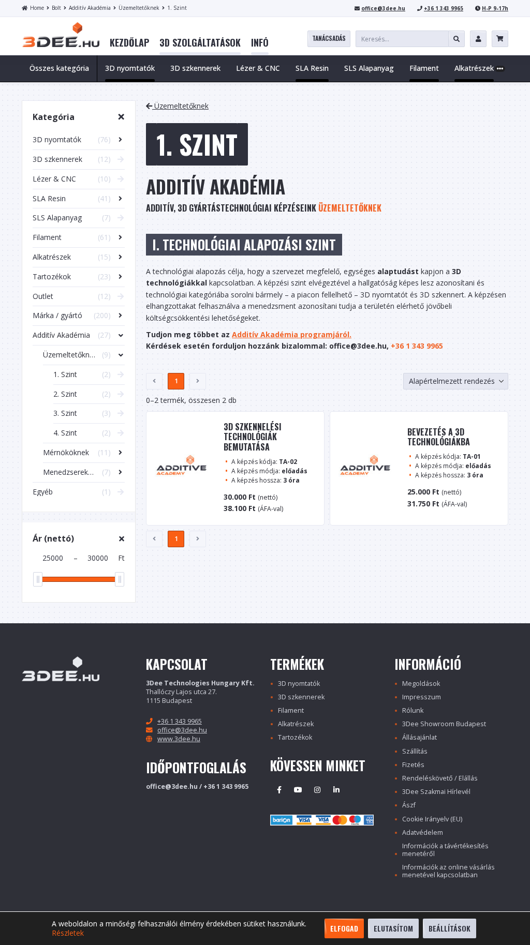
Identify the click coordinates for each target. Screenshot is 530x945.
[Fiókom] (478, 39)
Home (37, 7)
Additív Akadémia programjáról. (291, 334)
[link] (129, 43)
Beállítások (449, 928)
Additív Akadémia (90, 7)
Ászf (409, 805)
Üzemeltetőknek (139, 7)
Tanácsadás (329, 38)
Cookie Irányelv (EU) (432, 819)
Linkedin (336, 790)
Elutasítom (393, 928)
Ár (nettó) (53, 538)
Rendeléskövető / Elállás (440, 778)
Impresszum (421, 697)
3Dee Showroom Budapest (444, 724)
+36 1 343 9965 (443, 8)
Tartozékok (295, 737)
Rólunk (412, 710)
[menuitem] (129, 43)
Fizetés (413, 765)
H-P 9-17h (495, 8)
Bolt (56, 7)
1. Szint (177, 7)
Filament (291, 710)
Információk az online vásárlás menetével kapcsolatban (448, 871)
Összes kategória (59, 68)
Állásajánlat (419, 737)
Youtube (298, 790)
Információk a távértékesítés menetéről (445, 850)
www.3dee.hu (178, 738)
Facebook (279, 790)
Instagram (317, 790)
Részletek (68, 933)
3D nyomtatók (299, 683)
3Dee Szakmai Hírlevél (436, 792)
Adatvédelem (422, 832)
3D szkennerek (301, 697)
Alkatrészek (296, 724)
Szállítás (415, 751)
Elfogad (344, 928)
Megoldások (421, 683)
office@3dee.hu (383, 8)
